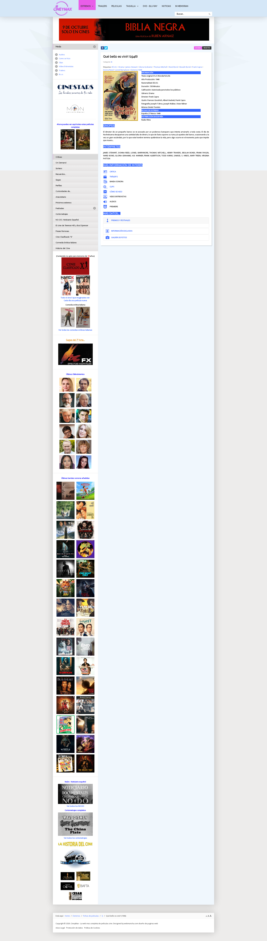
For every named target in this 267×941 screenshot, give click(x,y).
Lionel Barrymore (122, 70)
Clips (61, 62)
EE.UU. (114, 67)
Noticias (166, 6)
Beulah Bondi (185, 67)
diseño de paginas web (148, 923)
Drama (121, 67)
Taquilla (131, 6)
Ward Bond (173, 67)
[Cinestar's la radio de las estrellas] (75, 89)
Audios (62, 54)
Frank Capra (197, 67)
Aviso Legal (60, 928)
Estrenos (86, 6)
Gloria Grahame (145, 67)
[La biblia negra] (134, 29)
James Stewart (131, 67)
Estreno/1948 (136, 70)
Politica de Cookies (92, 928)
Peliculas (116, 6)
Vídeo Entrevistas (66, 66)
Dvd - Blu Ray (150, 6)
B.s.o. (61, 74)
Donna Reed (108, 70)
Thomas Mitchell (160, 67)
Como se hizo (64, 58)
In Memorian (181, 6)
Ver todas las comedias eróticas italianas (75, 330)
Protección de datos (74, 928)
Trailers (102, 6)
